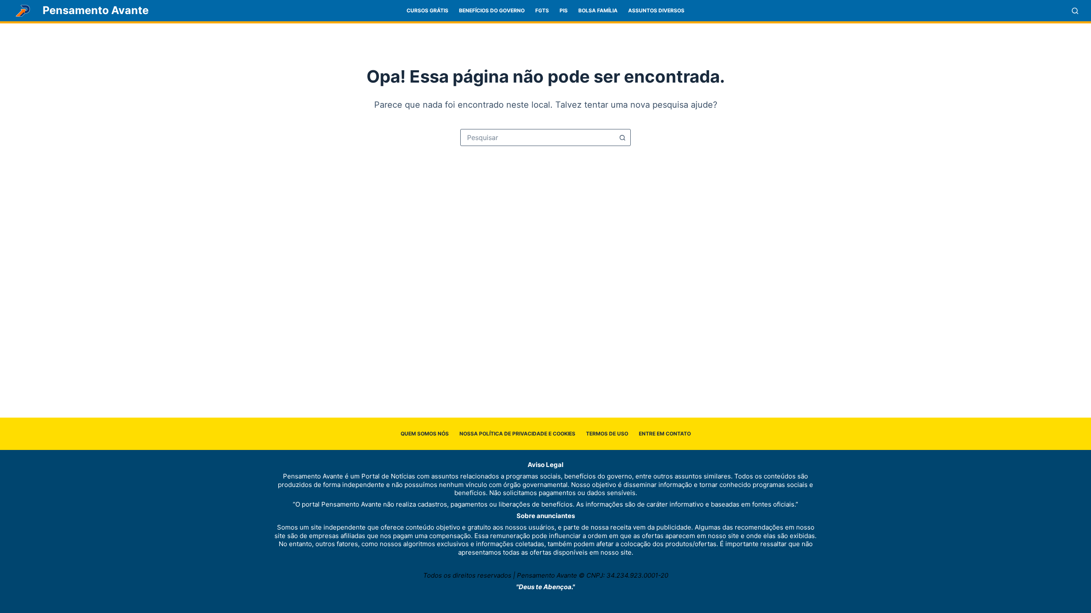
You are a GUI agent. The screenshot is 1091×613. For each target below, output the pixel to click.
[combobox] (537, 137)
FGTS (542, 10)
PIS (564, 10)
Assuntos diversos (656, 10)
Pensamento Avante (96, 10)
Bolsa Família (598, 10)
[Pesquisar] (1075, 11)
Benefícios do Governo (492, 10)
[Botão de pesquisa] (622, 137)
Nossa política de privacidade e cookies (517, 433)
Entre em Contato (665, 433)
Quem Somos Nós (425, 433)
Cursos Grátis (427, 10)
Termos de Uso (607, 433)
